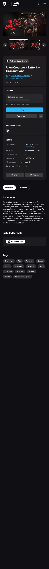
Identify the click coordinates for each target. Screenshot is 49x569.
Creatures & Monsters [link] (14, 78)
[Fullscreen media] (43, 15)
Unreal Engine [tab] (17, 242)
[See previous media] (5, 45)
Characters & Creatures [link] (20, 75)
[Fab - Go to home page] (16, 4)
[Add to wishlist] (41, 116)
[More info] (30, 162)
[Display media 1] (39, 45)
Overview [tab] (9, 188)
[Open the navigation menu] (45, 4)
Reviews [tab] (23, 188)
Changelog (29, 147)
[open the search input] (39, 4)
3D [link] (7, 75)
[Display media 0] (18, 45)
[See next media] (44, 45)
